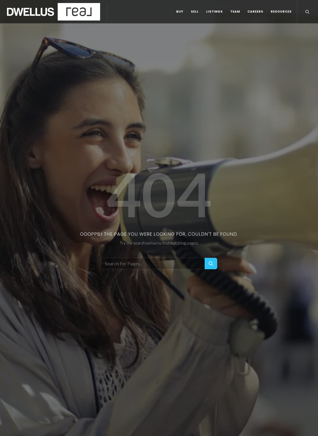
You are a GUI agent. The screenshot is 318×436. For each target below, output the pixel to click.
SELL (195, 11)
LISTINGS (214, 11)
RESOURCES (281, 11)
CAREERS (255, 11)
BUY (179, 11)
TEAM (235, 11)
